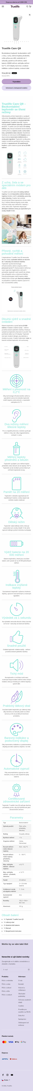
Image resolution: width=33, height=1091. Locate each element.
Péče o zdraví (6, 988)
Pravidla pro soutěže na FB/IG (24, 1010)
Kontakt (21, 984)
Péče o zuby (6, 984)
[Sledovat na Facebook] (3, 1075)
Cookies (21, 1006)
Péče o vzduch (7, 995)
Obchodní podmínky (21, 995)
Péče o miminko (7, 980)
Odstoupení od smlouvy (23, 1024)
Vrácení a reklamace (22, 989)
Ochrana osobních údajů (24, 1001)
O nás (20, 980)
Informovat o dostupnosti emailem (16, 88)
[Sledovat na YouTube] (12, 1075)
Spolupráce (22, 1019)
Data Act (21, 1015)
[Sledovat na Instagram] (7, 1075)
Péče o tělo (6, 991)
